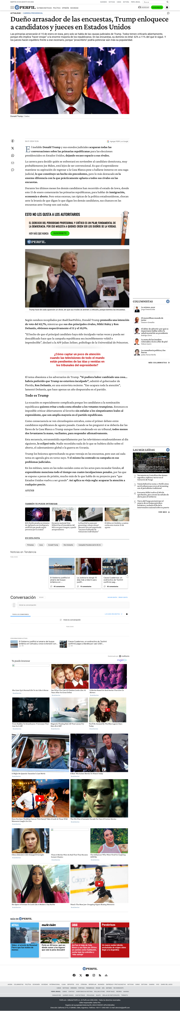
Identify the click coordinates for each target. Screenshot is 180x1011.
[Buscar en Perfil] (167, 2)
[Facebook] (74, 975)
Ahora (10, 984)
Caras (119, 2)
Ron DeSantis (68, 545)
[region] (69, 627)
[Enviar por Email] (12, 163)
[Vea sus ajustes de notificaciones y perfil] (167, 7)
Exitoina (144, 984)
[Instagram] (94, 975)
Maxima (126, 991)
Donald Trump (53, 545)
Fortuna (81, 988)
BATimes (109, 988)
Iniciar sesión (112, 597)
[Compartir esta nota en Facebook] (12, 141)
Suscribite (157, 7)
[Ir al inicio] (25, 7)
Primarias (30, 545)
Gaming (151, 984)
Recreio (119, 991)
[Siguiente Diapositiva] (127, 575)
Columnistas (143, 301)
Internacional (54, 984)
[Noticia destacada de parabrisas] (115, 925)
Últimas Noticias (44, 8)
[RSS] (100, 975)
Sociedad (74, 8)
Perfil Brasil (135, 2)
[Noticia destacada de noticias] (24, 925)
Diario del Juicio (166, 984)
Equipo (98, 995)
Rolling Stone (99, 991)
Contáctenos (80, 995)
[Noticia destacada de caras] (85, 925)
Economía (36, 984)
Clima (64, 984)
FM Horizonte (118, 988)
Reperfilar (92, 984)
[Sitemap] (106, 975)
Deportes (70, 984)
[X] (80, 975)
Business (103, 2)
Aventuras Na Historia (84, 991)
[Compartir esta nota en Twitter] (12, 148)
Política (56, 8)
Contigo (71, 991)
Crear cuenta (123, 597)
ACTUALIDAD (15, 13)
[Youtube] (87, 975)
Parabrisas (90, 988)
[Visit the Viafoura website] (124, 656)
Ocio (77, 984)
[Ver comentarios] (168, 13)
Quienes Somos (68, 995)
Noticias (112, 2)
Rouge (98, 988)
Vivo (157, 984)
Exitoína (126, 2)
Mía (103, 988)
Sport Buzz (110, 991)
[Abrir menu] (12, 7)
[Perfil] (25, 919)
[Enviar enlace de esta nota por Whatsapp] (12, 155)
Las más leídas (144, 450)
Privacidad (90, 995)
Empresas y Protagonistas (116, 984)
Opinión (65, 8)
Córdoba (84, 984)
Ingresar (145, 7)
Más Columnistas (158, 363)
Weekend (74, 988)
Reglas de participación (111, 995)
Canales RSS (56, 995)
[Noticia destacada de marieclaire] (55, 925)
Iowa (41, 545)
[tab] (20, 614)
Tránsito (124, 995)
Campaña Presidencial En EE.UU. (90, 545)
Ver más (162, 512)
